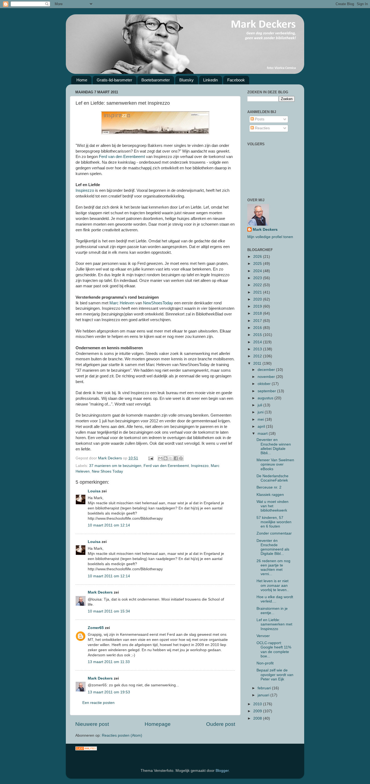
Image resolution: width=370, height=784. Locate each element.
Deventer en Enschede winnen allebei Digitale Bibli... (274, 446)
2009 (258, 711)
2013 (258, 349)
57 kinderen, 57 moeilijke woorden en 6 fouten (274, 522)
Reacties (262, 128)
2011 (257, 363)
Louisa (94, 491)
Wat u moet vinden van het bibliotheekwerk (272, 506)
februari (265, 688)
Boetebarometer (155, 80)
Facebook (236, 80)
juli (260, 405)
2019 (258, 306)
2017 (258, 321)
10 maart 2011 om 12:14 (109, 525)
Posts (259, 119)
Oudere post (220, 724)
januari (264, 695)
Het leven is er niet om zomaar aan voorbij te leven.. (273, 585)
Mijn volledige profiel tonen (270, 237)
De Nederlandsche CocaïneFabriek (272, 478)
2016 (258, 328)
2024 (258, 271)
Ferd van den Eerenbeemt (122, 156)
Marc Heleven (122, 303)
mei (261, 419)
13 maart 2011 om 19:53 (109, 692)
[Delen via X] (170, 458)
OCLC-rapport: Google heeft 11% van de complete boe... (274, 649)
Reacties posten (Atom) (122, 735)
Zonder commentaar (274, 533)
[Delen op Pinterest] (181, 458)
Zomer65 (96, 628)
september (267, 391)
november (267, 377)
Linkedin (210, 80)
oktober (265, 384)
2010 (258, 704)
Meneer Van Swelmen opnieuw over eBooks (275, 464)
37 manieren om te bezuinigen (115, 466)
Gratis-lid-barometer (114, 80)
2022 (258, 285)
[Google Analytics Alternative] (86, 749)
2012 (258, 356)
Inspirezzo (85, 190)
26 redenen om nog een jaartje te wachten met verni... (273, 567)
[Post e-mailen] (150, 458)
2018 (258, 313)
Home (81, 80)
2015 (258, 335)
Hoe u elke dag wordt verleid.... (275, 599)
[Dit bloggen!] (165, 458)
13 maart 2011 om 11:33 (109, 662)
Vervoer (263, 636)
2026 (258, 257)
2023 (258, 278)
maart (263, 433)
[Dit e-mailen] (160, 458)
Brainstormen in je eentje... (272, 611)
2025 (258, 264)
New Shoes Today (107, 471)
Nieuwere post (92, 724)
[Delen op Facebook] (175, 458)
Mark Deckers (100, 592)
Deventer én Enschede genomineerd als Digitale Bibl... (273, 547)
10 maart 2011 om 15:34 (109, 611)
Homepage (158, 724)
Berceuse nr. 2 (269, 487)
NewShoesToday (158, 303)
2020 (258, 299)
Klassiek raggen (270, 495)
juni (261, 412)
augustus (266, 398)
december (267, 370)
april (262, 426)
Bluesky (186, 80)
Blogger (222, 771)
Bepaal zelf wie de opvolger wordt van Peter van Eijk (275, 674)
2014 (258, 342)
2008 (258, 718)
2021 (258, 292)
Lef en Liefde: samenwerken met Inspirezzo (274, 624)
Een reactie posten (98, 703)
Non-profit (265, 663)
